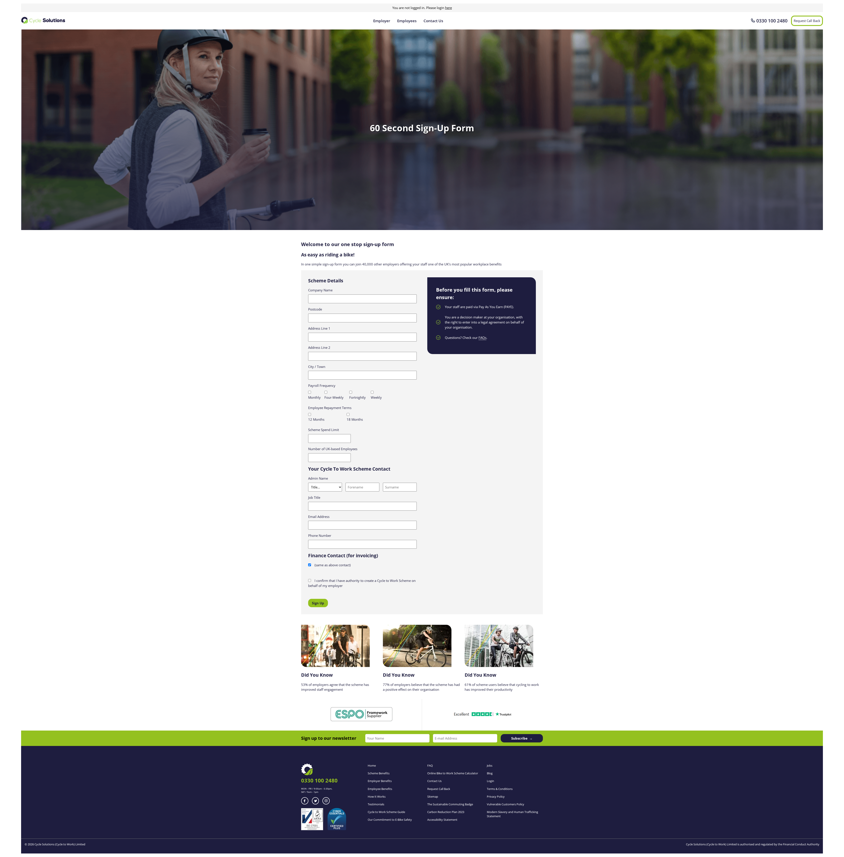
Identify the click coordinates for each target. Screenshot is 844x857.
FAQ (430, 765)
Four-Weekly (334, 397)
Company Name (320, 290)
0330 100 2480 (772, 21)
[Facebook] (304, 800)
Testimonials (376, 804)
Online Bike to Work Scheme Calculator (452, 773)
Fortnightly (357, 397)
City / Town (316, 366)
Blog (490, 773)
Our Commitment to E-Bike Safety (390, 820)
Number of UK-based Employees (332, 449)
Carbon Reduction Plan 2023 (445, 812)
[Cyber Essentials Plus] (336, 829)
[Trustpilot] (482, 715)
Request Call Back (807, 20)
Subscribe (519, 738)
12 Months (316, 419)
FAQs (482, 337)
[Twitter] (315, 800)
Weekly (376, 397)
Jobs (489, 765)
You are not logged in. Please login (422, 7)
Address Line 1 (319, 328)
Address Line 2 (319, 347)
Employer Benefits (380, 781)
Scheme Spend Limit (323, 430)
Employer (381, 20)
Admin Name (318, 478)
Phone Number (319, 535)
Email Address (318, 516)
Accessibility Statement (442, 820)
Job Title (314, 497)
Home (372, 765)
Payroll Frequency (321, 385)
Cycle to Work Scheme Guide (386, 812)
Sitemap (432, 797)
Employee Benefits (380, 789)
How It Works (377, 797)
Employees (407, 20)
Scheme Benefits (378, 773)
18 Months (355, 419)
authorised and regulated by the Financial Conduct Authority (779, 844)
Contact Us (433, 20)
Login (490, 781)
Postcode (315, 309)
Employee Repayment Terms (329, 408)
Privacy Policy (496, 797)
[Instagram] (326, 800)
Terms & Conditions (500, 789)
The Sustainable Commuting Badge (450, 804)
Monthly (314, 397)
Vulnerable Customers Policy (505, 804)
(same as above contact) (332, 565)
